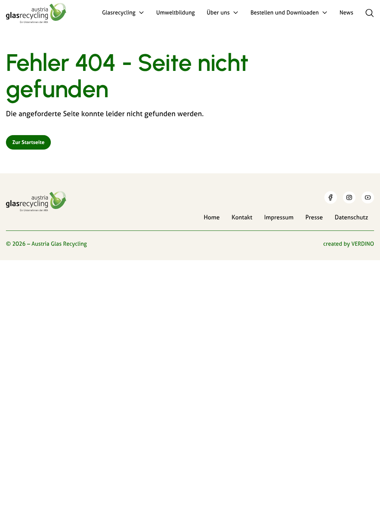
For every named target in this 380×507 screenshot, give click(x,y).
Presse (314, 217)
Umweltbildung (175, 12)
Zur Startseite (28, 142)
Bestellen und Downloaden (284, 12)
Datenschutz (351, 217)
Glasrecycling (118, 12)
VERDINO (362, 243)
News (346, 12)
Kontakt (242, 217)
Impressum (279, 217)
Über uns (218, 12)
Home (212, 217)
